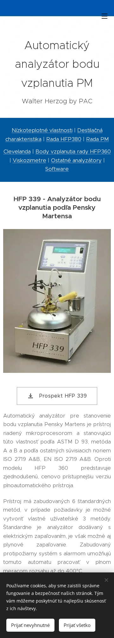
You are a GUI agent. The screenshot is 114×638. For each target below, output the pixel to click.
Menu (104, 16)
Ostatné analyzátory (76, 160)
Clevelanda (17, 151)
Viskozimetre (29, 160)
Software (57, 168)
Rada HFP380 (63, 139)
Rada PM (97, 139)
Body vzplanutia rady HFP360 (73, 151)
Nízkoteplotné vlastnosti (42, 130)
